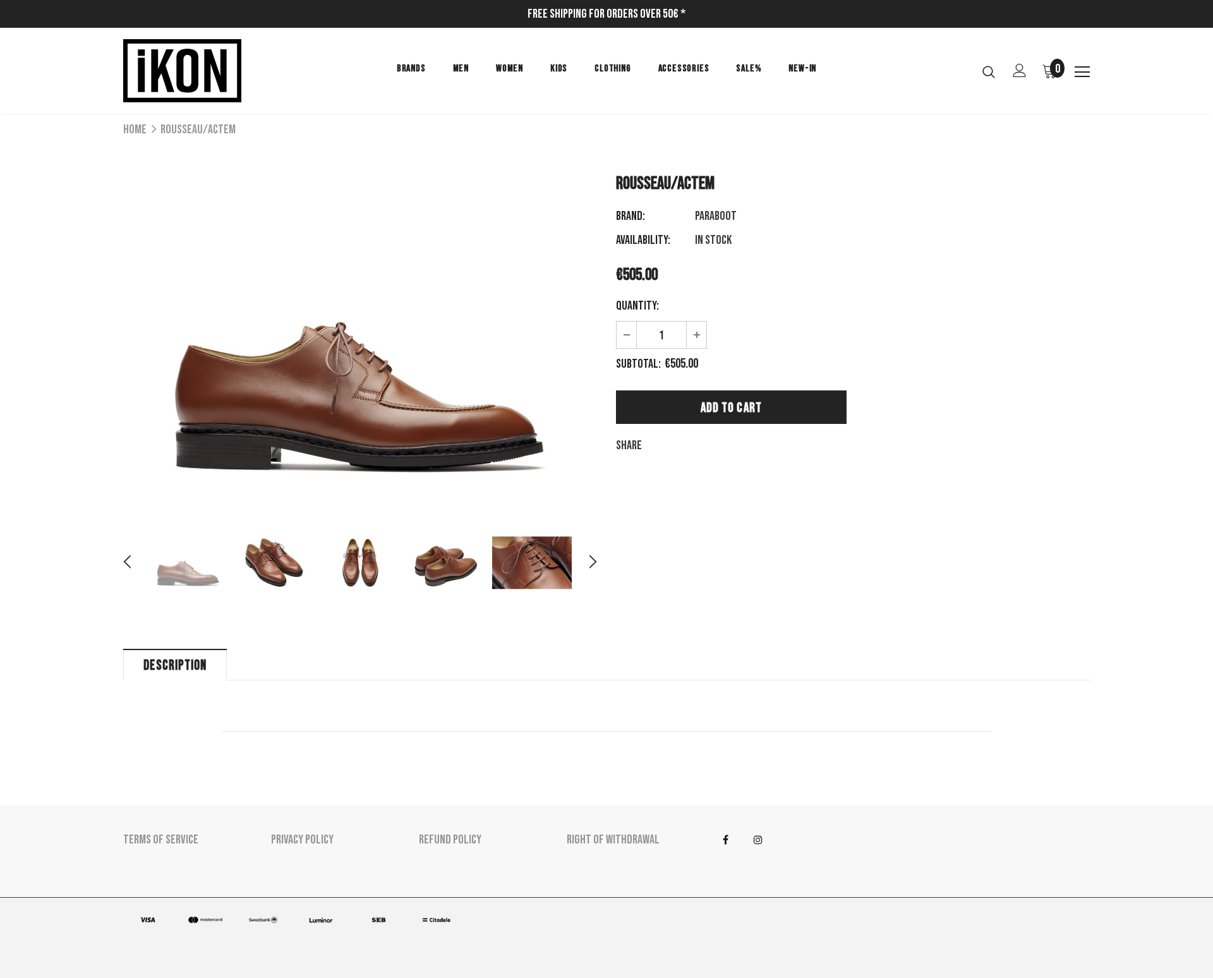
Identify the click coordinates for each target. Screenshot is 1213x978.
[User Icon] (1020, 70)
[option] (360, 335)
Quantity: (637, 305)
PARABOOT (716, 216)
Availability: (643, 240)
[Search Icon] (988, 71)
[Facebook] (726, 840)
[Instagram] (758, 840)
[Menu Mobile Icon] (1082, 72)
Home (135, 129)
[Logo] (197, 70)
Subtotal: (638, 363)
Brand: (630, 216)
